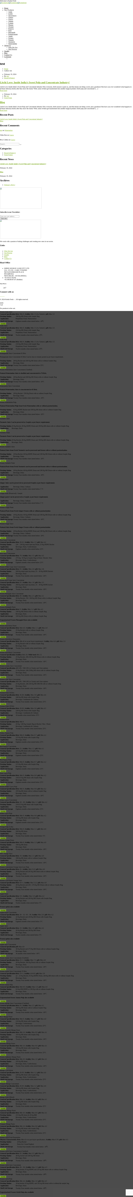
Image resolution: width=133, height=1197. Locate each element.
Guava (11, 135)
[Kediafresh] (4, 3)
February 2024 (9, 185)
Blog (2, 102)
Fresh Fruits (8, 98)
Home (6, 69)
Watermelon (9, 130)
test (8, 76)
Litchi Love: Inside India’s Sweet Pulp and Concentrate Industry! (35, 82)
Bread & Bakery (9, 78)
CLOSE (3, 324)
